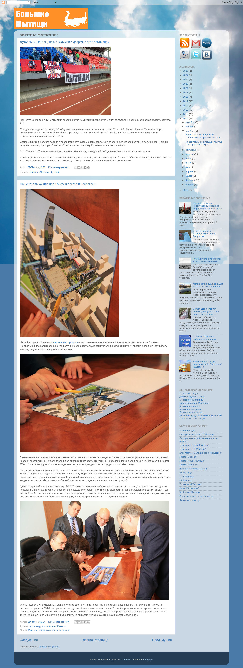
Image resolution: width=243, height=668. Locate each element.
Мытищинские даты (190, 409)
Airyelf (126, 659)
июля (189, 158)
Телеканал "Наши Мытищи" (194, 445)
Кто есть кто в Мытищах (192, 418)
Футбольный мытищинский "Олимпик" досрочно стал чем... (203, 136)
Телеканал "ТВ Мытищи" (192, 449)
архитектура (36, 626)
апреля (190, 171)
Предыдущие (162, 640)
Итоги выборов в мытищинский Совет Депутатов (204, 233)
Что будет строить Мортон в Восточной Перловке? (207, 260)
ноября (190, 126)
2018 (186, 97)
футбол (55, 172)
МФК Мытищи (186, 476)
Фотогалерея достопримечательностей (200, 415)
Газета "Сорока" (188, 457)
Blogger (148, 659)
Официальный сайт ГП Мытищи (196, 434)
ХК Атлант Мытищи (189, 492)
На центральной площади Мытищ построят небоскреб (57, 184)
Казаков (61, 626)
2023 (186, 79)
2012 (186, 190)
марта (189, 176)
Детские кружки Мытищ (191, 396)
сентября (191, 150)
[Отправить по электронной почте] (76, 167)
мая (188, 167)
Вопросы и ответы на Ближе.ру (196, 496)
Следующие (29, 640)
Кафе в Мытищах (188, 393)
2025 (186, 71)
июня (189, 163)
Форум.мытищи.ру (189, 500)
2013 (186, 118)
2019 (186, 92)
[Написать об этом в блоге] (79, 167)
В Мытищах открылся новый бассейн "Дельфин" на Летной (207, 364)
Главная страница (94, 640)
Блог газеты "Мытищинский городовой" (200, 453)
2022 (186, 84)
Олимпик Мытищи (39, 172)
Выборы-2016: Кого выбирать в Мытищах (204, 337)
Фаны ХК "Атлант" (189, 488)
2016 (186, 105)
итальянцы (50, 626)
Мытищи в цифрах (189, 406)
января (190, 184)
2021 (186, 88)
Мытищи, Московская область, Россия (48, 630)
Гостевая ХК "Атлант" (190, 484)
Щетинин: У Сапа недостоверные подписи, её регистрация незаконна (207, 206)
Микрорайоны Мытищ (191, 400)
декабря (190, 122)
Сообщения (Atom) (49, 646)
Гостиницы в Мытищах (191, 412)
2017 (186, 101)
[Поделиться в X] (82, 167)
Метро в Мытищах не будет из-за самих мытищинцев (208, 285)
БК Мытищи (185, 472)
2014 (186, 114)
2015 (186, 110)
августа (190, 154)
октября (190, 131)
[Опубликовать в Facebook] (85, 167)
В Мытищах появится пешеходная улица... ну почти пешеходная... (206, 311)
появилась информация (64, 342)
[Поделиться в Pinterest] (88, 167)
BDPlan (32, 167)
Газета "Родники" (188, 465)
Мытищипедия (187, 430)
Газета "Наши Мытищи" (192, 461)
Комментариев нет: (59, 167)
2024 (186, 75)
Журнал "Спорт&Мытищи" (193, 468)
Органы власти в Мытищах (193, 403)
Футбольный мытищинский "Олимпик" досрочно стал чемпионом (64, 42)
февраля (191, 180)
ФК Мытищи (185, 480)
